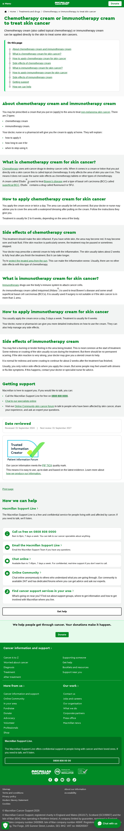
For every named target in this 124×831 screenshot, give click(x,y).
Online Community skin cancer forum (34, 406)
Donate (115, 3)
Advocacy (9, 718)
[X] (56, 780)
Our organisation (72, 703)
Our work (70, 685)
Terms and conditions (12, 793)
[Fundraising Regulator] (64, 772)
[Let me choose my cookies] (5, 825)
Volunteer (9, 723)
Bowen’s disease (53, 181)
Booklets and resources (75, 667)
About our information (75, 789)
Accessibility (70, 793)
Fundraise (9, 708)
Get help (62, 611)
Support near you (72, 672)
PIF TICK (47, 465)
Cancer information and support (26, 648)
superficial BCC (10, 185)
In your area (10, 703)
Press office (69, 718)
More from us (12, 685)
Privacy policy (9, 797)
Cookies (6, 804)
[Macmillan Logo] (62, 3)
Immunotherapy (10, 285)
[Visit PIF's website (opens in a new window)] (26, 461)
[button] (7, 3)
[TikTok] (74, 780)
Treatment (9, 672)
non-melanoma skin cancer (95, 112)
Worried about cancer (16, 662)
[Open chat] (107, 823)
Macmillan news (72, 723)
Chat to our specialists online (20, 401)
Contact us (69, 694)
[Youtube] (62, 780)
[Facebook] (50, 780)
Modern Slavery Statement (15, 800)
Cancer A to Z (11, 657)
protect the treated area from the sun (28, 261)
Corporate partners (74, 713)
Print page (7, 489)
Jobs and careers (72, 699)
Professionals (11, 728)
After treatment (12, 677)
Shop (6, 732)
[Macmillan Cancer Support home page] (5, 11)
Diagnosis (9, 667)
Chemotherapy (10, 168)
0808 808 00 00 (62, 760)
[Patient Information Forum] (82, 772)
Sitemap (6, 789)
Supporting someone (74, 657)
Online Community (14, 699)
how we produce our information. (23, 473)
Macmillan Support (19, 508)
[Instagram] (68, 780)
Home (13, 12)
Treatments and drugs (29, 12)
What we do (70, 708)
